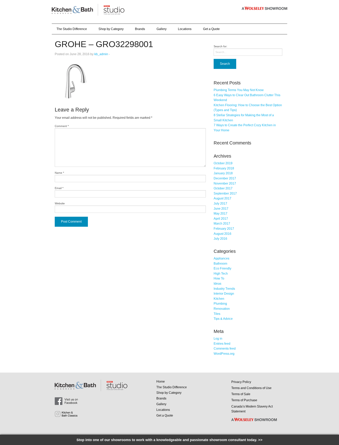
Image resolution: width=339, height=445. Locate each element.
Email (59, 188)
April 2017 (221, 218)
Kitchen (219, 298)
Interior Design (224, 293)
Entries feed (222, 343)
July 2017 (220, 203)
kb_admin (101, 54)
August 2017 (222, 198)
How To (219, 278)
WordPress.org (224, 353)
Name (59, 172)
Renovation (222, 308)
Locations (184, 29)
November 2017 (225, 183)
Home (160, 381)
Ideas (217, 283)
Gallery (162, 29)
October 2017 (223, 188)
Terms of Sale (240, 394)
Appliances (221, 258)
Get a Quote (211, 29)
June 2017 (221, 208)
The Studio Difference (71, 29)
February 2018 (224, 168)
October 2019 (223, 163)
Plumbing (220, 303)
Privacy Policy (241, 382)
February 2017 (224, 228)
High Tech (221, 273)
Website (60, 203)
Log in (218, 338)
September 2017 (225, 193)
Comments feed (225, 348)
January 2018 (223, 173)
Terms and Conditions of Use (251, 388)
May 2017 (220, 213)
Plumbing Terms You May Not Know (239, 90)
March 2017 (222, 223)
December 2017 (225, 178)
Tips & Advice (223, 318)
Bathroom (220, 263)
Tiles (217, 313)
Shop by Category (111, 29)
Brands (140, 29)
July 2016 (220, 238)
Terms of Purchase (244, 400)
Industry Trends (224, 288)
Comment (62, 126)
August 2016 (222, 233)
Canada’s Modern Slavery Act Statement (252, 409)
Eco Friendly (222, 268)
